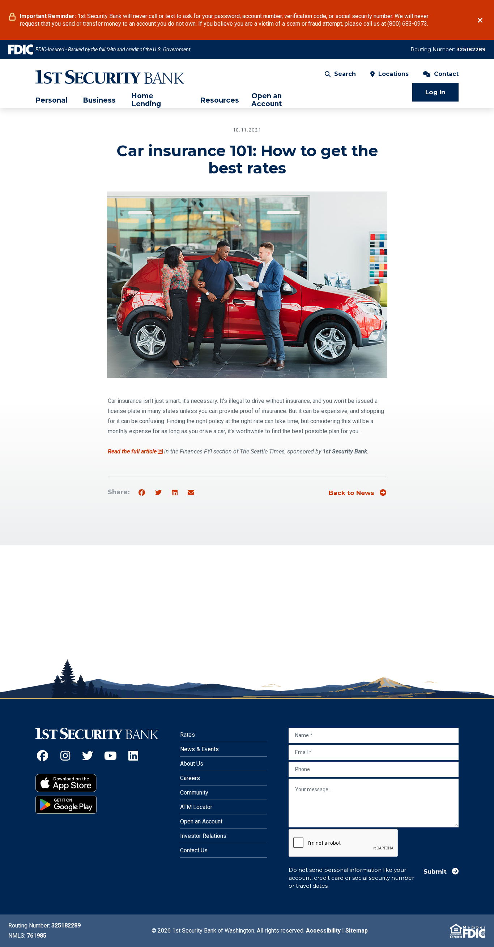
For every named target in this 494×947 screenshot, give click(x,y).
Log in (435, 92)
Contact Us (194, 850)
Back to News (351, 492)
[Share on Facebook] (141, 493)
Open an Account (201, 821)
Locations (393, 73)
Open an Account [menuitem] (266, 100)
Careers (190, 778)
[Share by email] (191, 493)
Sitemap (356, 930)
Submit (435, 871)
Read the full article (135, 451)
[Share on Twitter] (158, 493)
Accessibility (323, 930)
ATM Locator (196, 807)
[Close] (480, 20)
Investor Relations (203, 835)
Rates (187, 734)
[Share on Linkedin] (175, 493)
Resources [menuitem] (219, 100)
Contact (446, 73)
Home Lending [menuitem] (146, 100)
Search (345, 73)
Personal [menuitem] (51, 100)
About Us (191, 763)
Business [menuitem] (99, 100)
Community (194, 792)
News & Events (199, 749)
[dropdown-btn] (70, 100)
